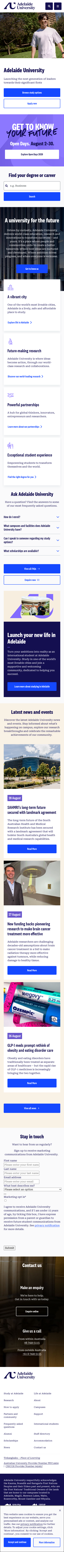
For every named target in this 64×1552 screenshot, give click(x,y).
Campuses (39, 1407)
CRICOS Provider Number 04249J (24, 1466)
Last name (10, 1168)
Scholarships (11, 1440)
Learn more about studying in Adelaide (32, 686)
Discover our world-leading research (24, 376)
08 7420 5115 (32, 1342)
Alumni (8, 1434)
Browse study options (32, 92)
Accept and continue (17, 1542)
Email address (12, 1177)
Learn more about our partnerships (23, 426)
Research (9, 1400)
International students (46, 1424)
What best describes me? (19, 1185)
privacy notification (47, 1225)
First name (10, 1160)
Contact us (40, 1447)
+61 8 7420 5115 (32, 1353)
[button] (60, 1510)
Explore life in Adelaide (18, 322)
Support (38, 1414)
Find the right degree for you (21, 477)
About (37, 1400)
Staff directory (42, 1434)
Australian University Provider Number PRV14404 (31, 1463)
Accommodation (43, 1440)
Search (32, 196)
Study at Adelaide (13, 1393)
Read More (32, 849)
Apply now (32, 103)
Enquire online (32, 1311)
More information (47, 1542)
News (7, 1447)
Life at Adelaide (42, 1393)
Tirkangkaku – (22, 1458)
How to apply (11, 1407)
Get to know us (32, 269)
